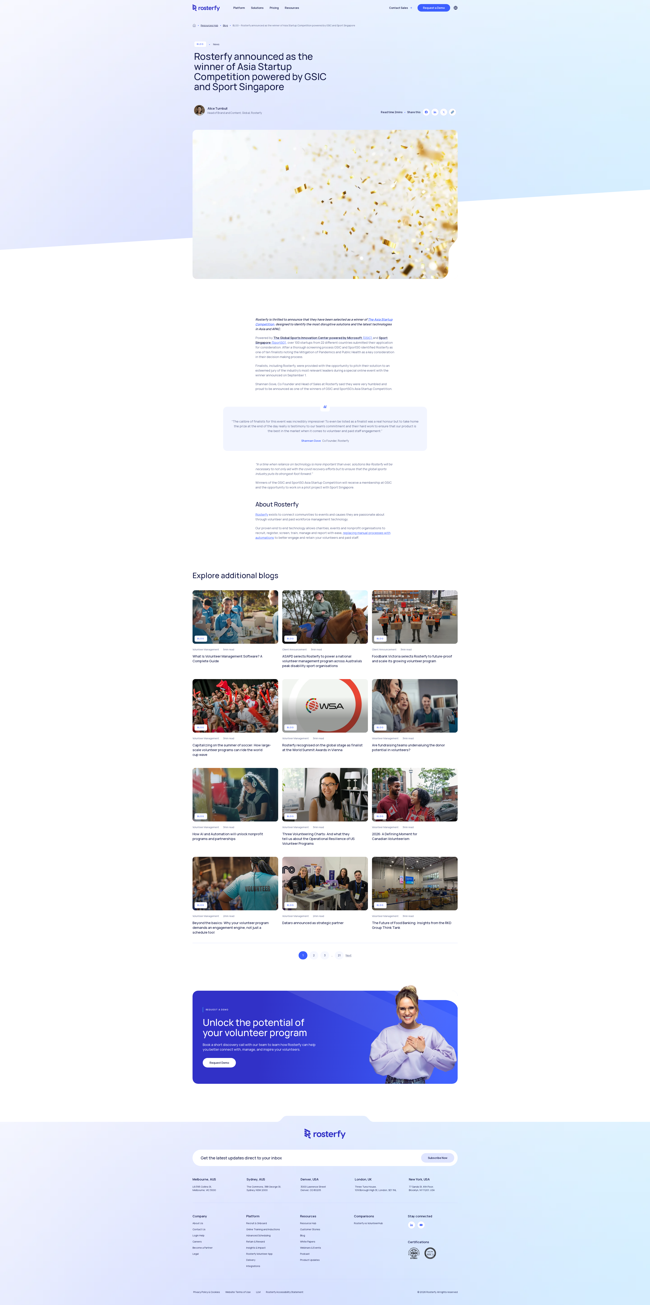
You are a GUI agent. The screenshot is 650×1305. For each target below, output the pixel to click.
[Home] (194, 25)
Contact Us (199, 1229)
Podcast (305, 1253)
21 (339, 955)
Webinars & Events (310, 1247)
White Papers (307, 1241)
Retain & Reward (255, 1241)
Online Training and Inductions (263, 1229)
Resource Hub (308, 1223)
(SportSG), (279, 342)
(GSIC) (368, 338)
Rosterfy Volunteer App (259, 1253)
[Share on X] (443, 112)
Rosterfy (261, 514)
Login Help (198, 1235)
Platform (239, 8)
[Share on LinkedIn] (435, 112)
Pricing (274, 8)
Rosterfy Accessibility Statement (284, 1292)
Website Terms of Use (238, 1292)
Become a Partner (203, 1247)
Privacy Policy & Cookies (206, 1292)
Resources (292, 8)
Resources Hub (209, 25)
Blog (225, 25)
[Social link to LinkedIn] (411, 1225)
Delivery (250, 1260)
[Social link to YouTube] (421, 1225)
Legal (196, 1253)
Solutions (257, 8)
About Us (198, 1223)
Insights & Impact (256, 1247)
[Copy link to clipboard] (452, 112)
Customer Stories (310, 1229)
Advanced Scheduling (258, 1235)
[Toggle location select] (456, 8)
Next (348, 955)
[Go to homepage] (206, 7)
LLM (258, 1292)
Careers (197, 1241)
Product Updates (310, 1260)
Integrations (253, 1266)
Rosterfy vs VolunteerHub (368, 1223)
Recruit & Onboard (256, 1223)
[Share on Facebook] (426, 112)
